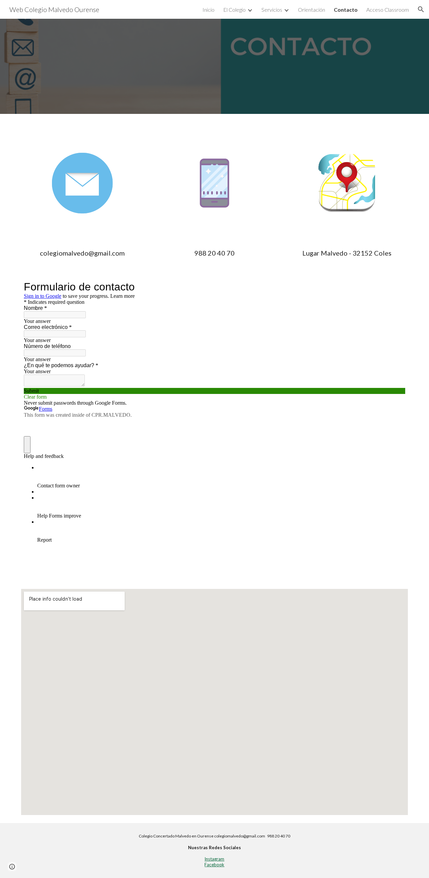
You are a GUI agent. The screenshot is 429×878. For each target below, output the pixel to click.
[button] (421, 9)
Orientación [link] (311, 9)
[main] (82, 253)
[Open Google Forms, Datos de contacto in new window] (395, 286)
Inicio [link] (208, 9)
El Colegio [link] (234, 9)
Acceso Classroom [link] (387, 9)
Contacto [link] (346, 9)
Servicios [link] (271, 9)
